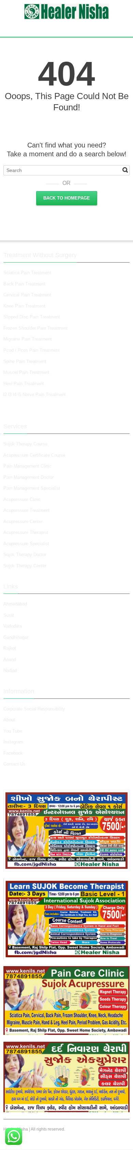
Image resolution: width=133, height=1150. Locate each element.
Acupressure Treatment (26, 510)
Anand (9, 659)
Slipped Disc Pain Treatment (31, 316)
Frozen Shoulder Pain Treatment (35, 328)
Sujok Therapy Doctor (24, 554)
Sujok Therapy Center (24, 565)
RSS (67, 27)
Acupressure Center (23, 521)
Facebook (13, 753)
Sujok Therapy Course (25, 443)
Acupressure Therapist (25, 532)
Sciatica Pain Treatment (27, 272)
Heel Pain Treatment (23, 383)
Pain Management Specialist (31, 488)
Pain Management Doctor (28, 477)
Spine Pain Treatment (24, 361)
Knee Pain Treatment (24, 306)
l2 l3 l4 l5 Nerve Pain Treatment (34, 394)
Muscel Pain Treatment (26, 372)
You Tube (12, 731)
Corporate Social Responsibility (34, 708)
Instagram (14, 741)
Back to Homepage (66, 198)
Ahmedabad (15, 603)
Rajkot (9, 648)
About (9, 719)
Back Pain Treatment (24, 283)
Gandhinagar (15, 637)
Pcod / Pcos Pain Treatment (31, 350)
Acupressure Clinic (22, 499)
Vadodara (12, 626)
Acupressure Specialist (26, 543)
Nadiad (10, 670)
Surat (8, 615)
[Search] (125, 170)
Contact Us (14, 764)
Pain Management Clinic (27, 466)
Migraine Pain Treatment (27, 339)
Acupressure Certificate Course (34, 455)
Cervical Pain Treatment (27, 294)
